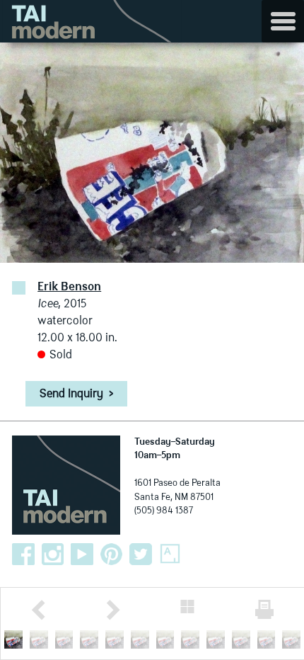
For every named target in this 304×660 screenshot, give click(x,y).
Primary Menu (283, 21)
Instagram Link (53, 554)
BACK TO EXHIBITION (187, 606)
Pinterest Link (111, 554)
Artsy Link (170, 554)
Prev (38, 610)
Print (264, 609)
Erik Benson (69, 287)
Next (113, 610)
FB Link (23, 554)
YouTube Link (82, 554)
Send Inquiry (76, 394)
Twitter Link (140, 554)
